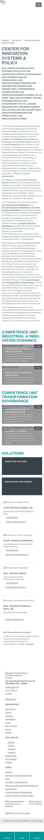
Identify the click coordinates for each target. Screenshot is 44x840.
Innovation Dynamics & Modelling (15, 205)
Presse (8, 723)
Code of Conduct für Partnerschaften (19, 796)
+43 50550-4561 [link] (12, 518)
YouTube (11, 746)
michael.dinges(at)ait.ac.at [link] (16, 587)
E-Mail (22, 838)
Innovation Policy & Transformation (20, 282)
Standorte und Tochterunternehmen (18, 776)
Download (30, 644)
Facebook (11, 749)
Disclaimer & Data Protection (16, 782)
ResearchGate (11, 756)
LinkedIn (10, 742)
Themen (8, 713)
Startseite (5, 40)
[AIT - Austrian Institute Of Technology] (15, 4)
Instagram (11, 752)
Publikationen (10, 719)
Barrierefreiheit (10, 789)
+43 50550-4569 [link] (12, 550)
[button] (31, 4)
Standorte (36, 838)
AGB (7, 779)
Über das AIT (16, 40)
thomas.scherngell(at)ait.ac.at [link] (17, 555)
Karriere (8, 729)
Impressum (10, 699)
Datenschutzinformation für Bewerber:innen (21, 786)
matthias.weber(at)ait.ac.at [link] (16, 522)
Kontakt (8, 733)
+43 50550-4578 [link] (12, 583)
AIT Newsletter (11, 759)
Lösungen (9, 716)
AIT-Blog (8, 762)
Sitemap (8, 772)
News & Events (11, 726)
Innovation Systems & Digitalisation (16, 207)
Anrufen (7, 838)
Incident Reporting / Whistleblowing (18, 792)
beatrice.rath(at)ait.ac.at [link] (15, 619)
